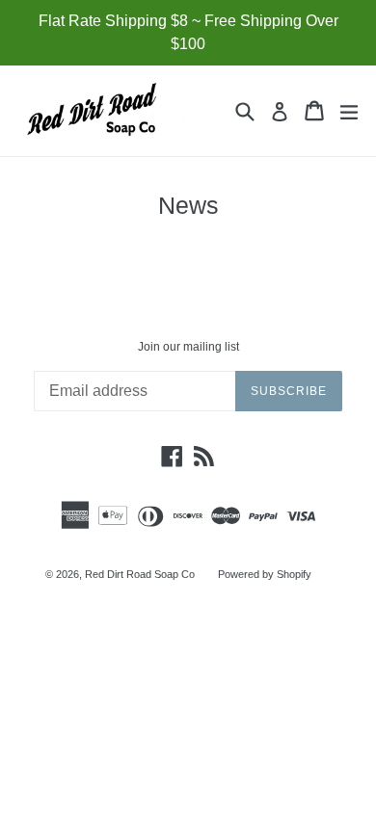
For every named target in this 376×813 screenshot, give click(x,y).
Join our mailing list (188, 347)
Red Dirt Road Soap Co (140, 574)
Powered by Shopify (264, 574)
